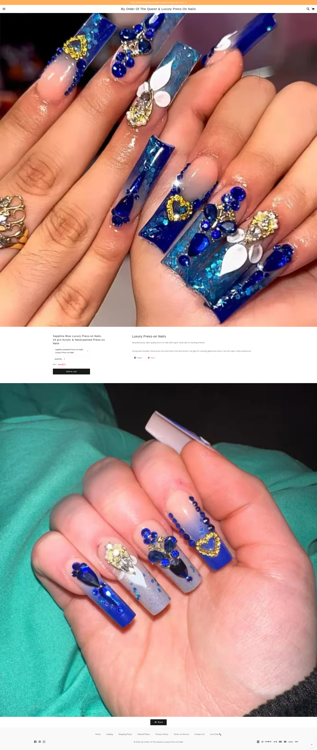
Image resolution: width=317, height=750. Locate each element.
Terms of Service (181, 734)
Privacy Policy (162, 734)
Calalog (109, 734)
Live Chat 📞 (216, 734)
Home (98, 734)
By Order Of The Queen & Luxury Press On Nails (158, 9)
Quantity (58, 359)
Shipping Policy (125, 734)
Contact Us (200, 734)
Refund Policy (144, 734)
